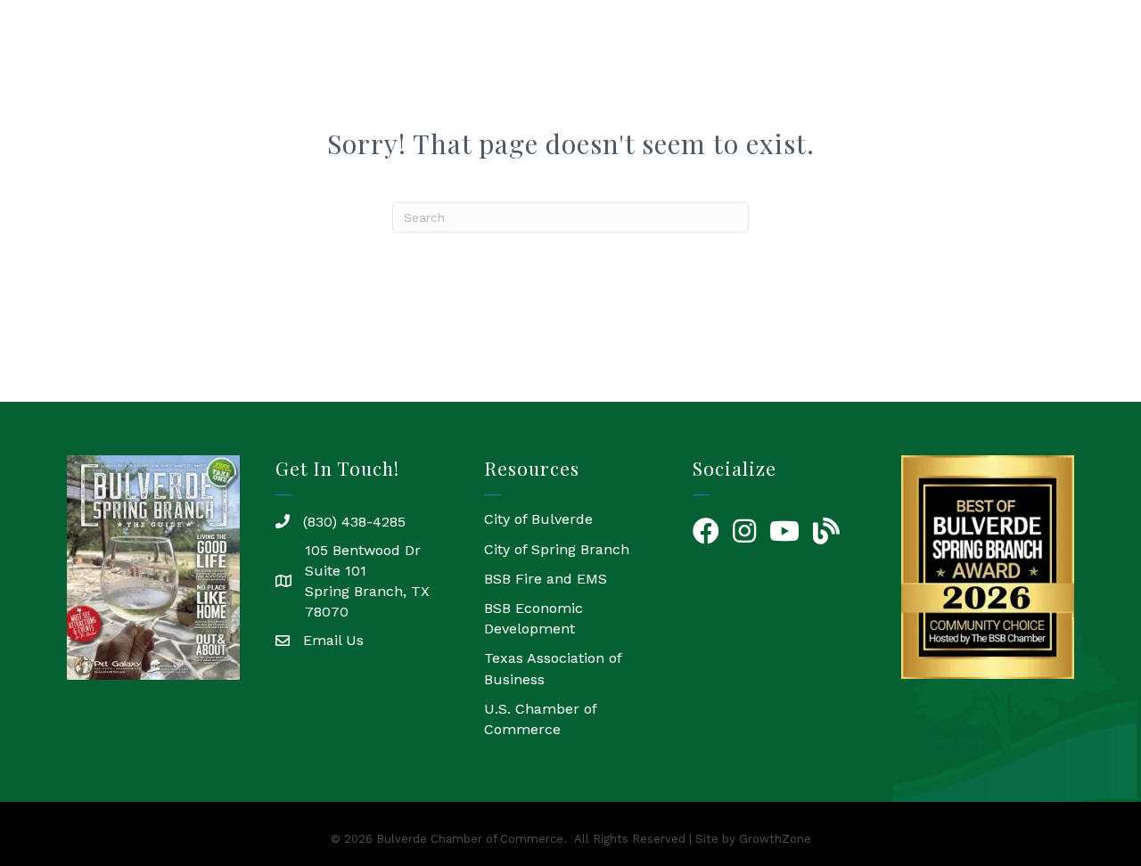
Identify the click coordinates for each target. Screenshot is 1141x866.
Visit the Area (1034, 70)
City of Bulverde (538, 519)
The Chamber (479, 70)
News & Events (901, 70)
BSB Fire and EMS (545, 578)
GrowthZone (775, 839)
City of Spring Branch (556, 549)
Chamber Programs (633, 70)
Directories (776, 70)
